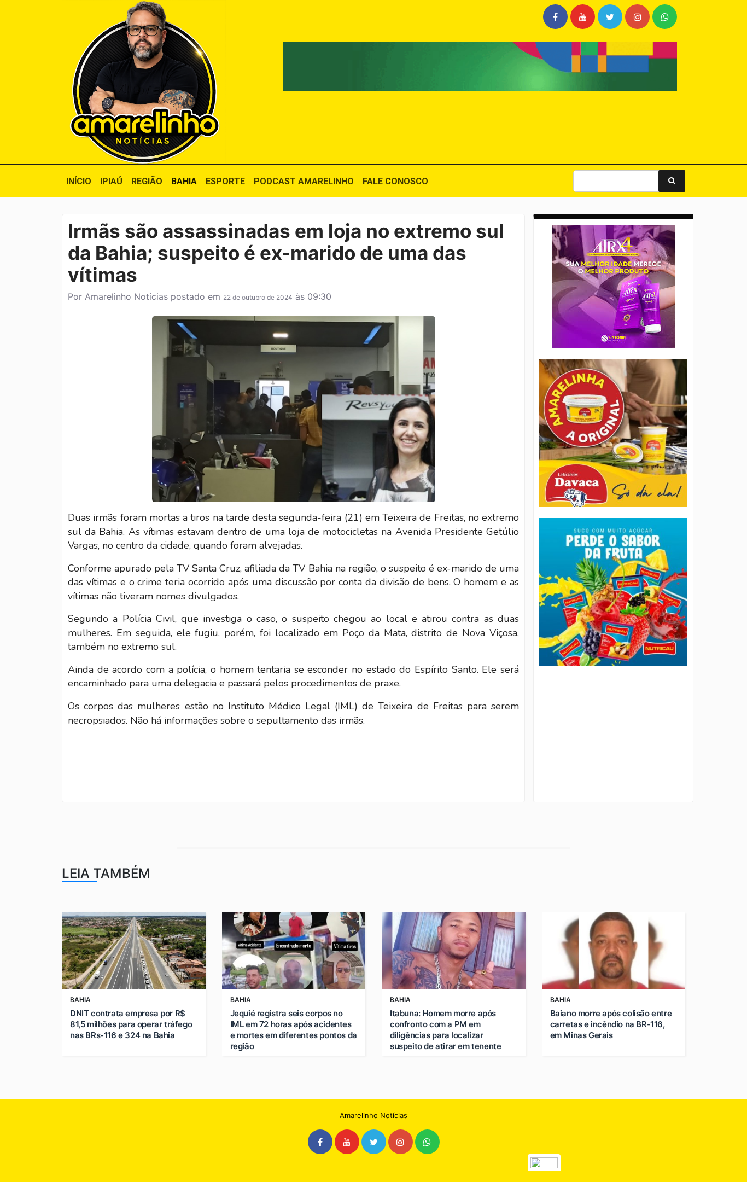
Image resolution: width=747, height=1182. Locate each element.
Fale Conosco (395, 181)
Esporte (225, 181)
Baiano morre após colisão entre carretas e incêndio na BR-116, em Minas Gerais (611, 1024)
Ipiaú (111, 181)
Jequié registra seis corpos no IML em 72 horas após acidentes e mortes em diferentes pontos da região (293, 1029)
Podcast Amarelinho (304, 181)
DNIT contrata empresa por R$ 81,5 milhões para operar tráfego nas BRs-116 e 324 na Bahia (131, 1024)
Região (146, 181)
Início (78, 181)
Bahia (184, 181)
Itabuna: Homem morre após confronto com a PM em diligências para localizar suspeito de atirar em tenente (445, 1029)
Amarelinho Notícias (126, 296)
